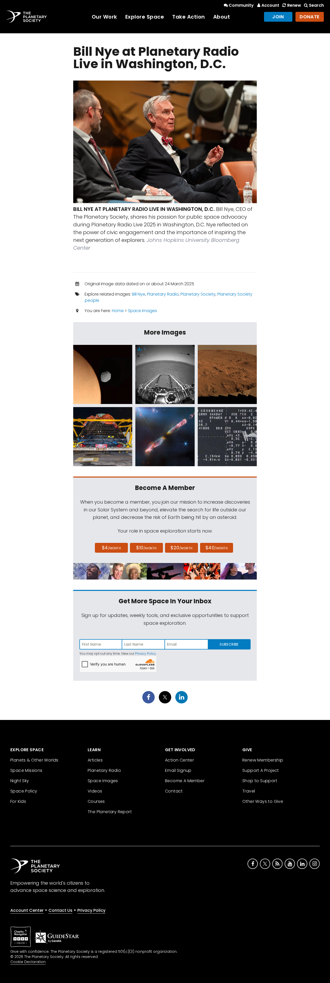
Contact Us (60, 910)
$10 (146, 547)
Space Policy (23, 791)
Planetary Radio (163, 294)
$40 (216, 547)
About (221, 16)
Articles (95, 760)
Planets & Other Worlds (34, 760)
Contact (174, 791)
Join (278, 16)
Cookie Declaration (28, 961)
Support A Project (260, 770)
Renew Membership (262, 760)
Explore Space (144, 16)
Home (118, 311)
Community (241, 5)
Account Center (27, 910)
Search (316, 5)
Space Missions (26, 770)
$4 (111, 547)
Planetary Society (198, 294)
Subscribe (229, 644)
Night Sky (19, 781)
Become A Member (184, 781)
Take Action (188, 16)
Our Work (104, 16)
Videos (95, 791)
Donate (310, 16)
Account (270, 5)
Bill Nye (138, 294)
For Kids (18, 801)
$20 (181, 547)
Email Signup (178, 770)
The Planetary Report (110, 812)
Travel (248, 791)
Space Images (142, 311)
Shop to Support (259, 781)
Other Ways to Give (262, 801)
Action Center (179, 760)
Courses (96, 801)
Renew (294, 5)
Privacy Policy (145, 653)
